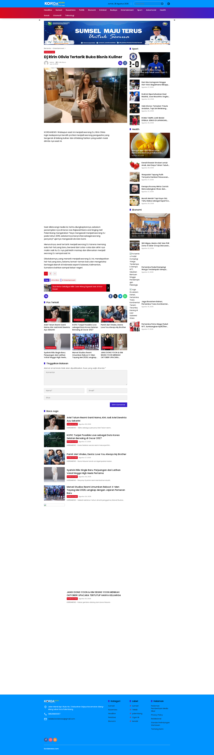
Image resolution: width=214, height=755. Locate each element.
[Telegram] (120, 296)
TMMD (135, 709)
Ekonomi (112, 721)
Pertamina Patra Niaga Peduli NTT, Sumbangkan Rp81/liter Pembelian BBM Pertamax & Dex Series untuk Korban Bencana (156, 325)
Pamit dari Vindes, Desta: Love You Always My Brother (113, 326)
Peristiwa (112, 717)
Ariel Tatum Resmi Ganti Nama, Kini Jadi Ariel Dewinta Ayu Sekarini (57, 327)
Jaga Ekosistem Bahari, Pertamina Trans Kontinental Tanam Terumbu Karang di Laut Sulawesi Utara (154, 302)
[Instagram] (51, 740)
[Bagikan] (125, 63)
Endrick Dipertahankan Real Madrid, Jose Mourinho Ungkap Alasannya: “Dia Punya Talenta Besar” (156, 95)
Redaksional (156, 718)
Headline (112, 713)
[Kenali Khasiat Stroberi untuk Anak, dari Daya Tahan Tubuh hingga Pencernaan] (135, 165)
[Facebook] (110, 296)
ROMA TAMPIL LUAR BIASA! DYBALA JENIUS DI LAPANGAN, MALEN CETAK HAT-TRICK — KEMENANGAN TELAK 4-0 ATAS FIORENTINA (155, 119)
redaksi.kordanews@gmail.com (61, 719)
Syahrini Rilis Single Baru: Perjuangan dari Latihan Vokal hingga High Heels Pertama (55, 355)
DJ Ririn (56, 280)
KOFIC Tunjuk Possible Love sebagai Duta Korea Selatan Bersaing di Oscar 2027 (85, 327)
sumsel (135, 706)
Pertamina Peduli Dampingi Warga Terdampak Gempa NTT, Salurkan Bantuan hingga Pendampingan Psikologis (155, 268)
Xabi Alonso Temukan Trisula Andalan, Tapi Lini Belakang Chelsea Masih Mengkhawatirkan (155, 107)
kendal (135, 721)
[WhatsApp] (125, 296)
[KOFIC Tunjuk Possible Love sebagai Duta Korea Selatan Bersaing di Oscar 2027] (85, 314)
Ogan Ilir (135, 717)
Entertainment (49, 52)
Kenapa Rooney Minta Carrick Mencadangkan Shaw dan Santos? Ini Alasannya (155, 187)
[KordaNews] (55, 3)
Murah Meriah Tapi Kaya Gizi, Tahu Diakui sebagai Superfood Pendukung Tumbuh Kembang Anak (156, 199)
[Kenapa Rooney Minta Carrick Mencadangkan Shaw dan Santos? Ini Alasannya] (135, 189)
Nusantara (112, 709)
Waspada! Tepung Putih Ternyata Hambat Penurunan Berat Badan (155, 175)
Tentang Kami (157, 729)
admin (52, 62)
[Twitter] (115, 296)
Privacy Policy (157, 715)
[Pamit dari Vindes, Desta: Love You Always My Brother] (114, 314)
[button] (162, 4)
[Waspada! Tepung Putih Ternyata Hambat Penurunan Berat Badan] (135, 177)
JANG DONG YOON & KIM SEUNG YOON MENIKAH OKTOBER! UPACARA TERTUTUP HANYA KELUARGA (113, 355)
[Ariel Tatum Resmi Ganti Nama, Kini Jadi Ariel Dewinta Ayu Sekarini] (57, 314)
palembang (137, 713)
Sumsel (111, 706)
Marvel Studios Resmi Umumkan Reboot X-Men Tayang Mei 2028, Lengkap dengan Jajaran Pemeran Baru (84, 355)
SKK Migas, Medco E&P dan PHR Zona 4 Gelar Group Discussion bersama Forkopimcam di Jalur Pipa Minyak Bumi (156, 244)
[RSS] (55, 740)
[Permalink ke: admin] (47, 63)
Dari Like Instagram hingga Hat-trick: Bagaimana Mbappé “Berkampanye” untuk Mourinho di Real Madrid (155, 83)
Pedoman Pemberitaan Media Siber (159, 708)
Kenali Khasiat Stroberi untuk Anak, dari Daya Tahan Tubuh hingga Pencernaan (155, 164)
